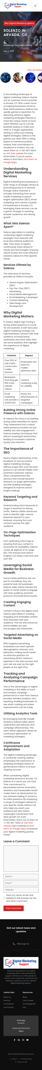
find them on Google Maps (19, 827)
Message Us (23, 943)
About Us (7, 997)
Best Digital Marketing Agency (19, 23)
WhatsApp (21, 1020)
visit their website (15, 153)
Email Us (21, 1023)
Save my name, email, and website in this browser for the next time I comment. (21, 898)
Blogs (25, 997)
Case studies (28, 1000)
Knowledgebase (29, 1004)
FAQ (24, 1007)
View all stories (34, 70)
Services (7, 1000)
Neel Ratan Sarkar (23, 45)
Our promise (9, 1007)
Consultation (9, 1004)
